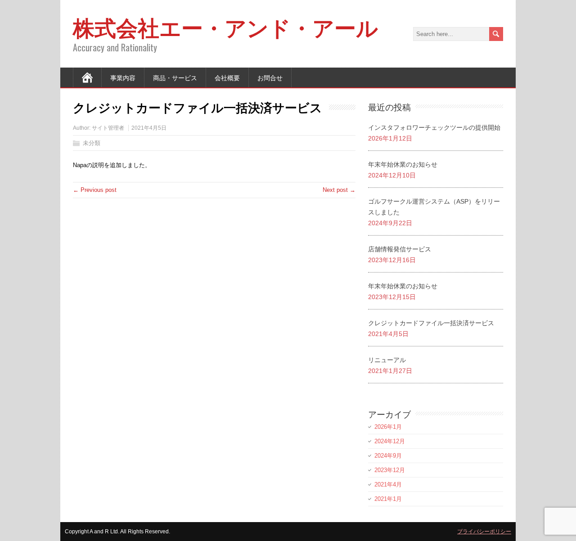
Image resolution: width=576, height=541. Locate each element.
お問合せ (270, 77)
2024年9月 (388, 455)
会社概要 (227, 77)
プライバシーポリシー (484, 531)
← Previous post (95, 189)
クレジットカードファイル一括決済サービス (431, 323)
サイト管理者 (108, 128)
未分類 (91, 143)
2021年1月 (388, 499)
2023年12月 (389, 470)
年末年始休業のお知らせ (402, 164)
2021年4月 (388, 484)
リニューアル (387, 360)
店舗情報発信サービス (399, 249)
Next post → (339, 189)
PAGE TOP (555, 517)
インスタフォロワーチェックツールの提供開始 (434, 127)
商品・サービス (175, 77)
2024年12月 (389, 441)
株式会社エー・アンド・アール (225, 26)
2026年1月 (388, 426)
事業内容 (122, 77)
